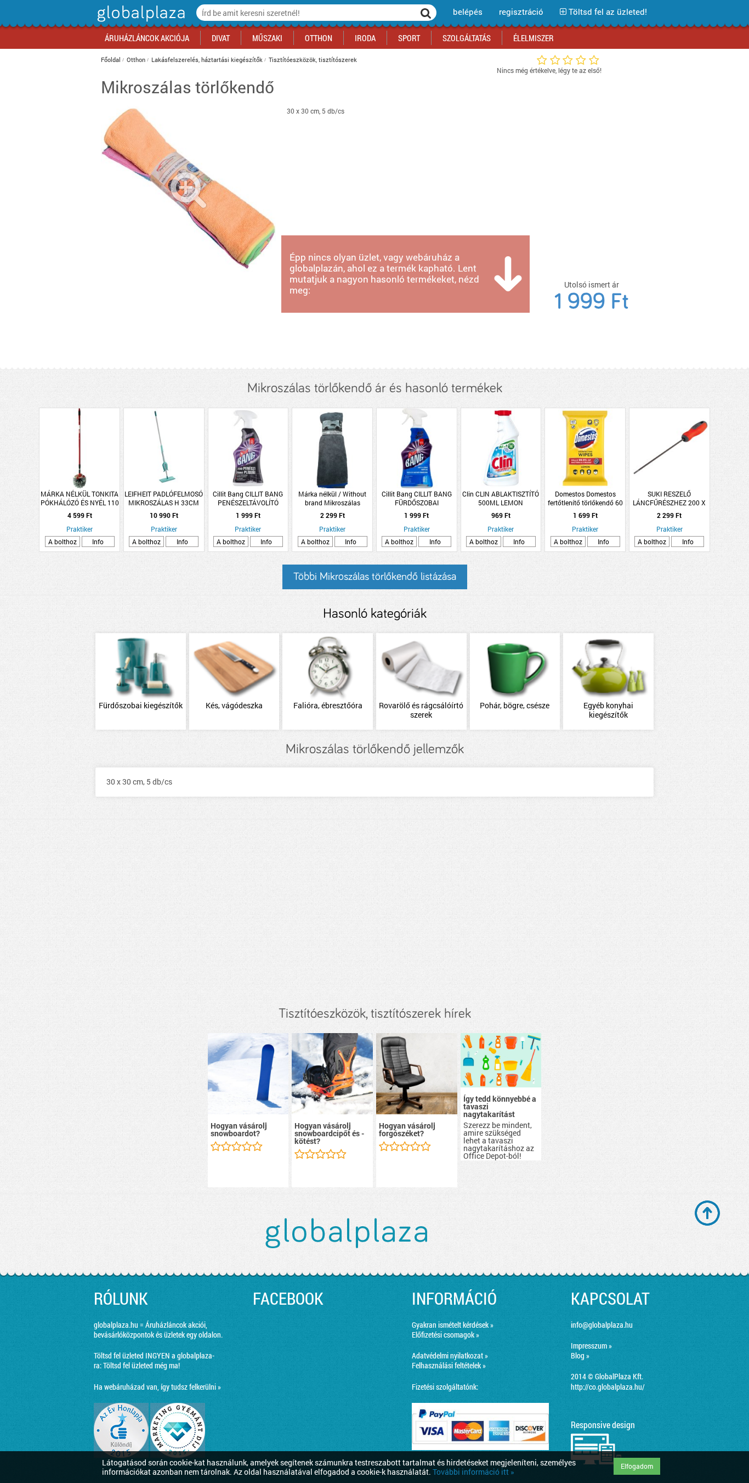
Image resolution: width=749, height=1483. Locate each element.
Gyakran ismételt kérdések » (452, 1325)
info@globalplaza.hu (602, 1325)
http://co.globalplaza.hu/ (608, 1386)
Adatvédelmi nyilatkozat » (450, 1355)
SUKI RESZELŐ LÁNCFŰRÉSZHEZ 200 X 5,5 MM (669, 498)
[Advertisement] (374, 913)
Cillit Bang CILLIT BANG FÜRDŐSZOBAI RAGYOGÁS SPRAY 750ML (417, 498)
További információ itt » (473, 1472)
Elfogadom (637, 1466)
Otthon (136, 59)
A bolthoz (62, 541)
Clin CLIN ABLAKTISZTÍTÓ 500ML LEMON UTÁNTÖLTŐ (500, 498)
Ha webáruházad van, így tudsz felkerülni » (157, 1386)
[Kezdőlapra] (139, 22)
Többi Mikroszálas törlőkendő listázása (374, 576)
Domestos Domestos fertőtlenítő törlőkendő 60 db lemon (585, 498)
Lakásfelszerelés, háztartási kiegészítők (207, 59)
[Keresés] (426, 12)
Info (98, 541)
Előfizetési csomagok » (445, 1334)
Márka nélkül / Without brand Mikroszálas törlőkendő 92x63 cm (332, 498)
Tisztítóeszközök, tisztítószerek (313, 59)
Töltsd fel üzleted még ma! (141, 1365)
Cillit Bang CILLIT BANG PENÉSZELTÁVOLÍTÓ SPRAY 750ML (248, 498)
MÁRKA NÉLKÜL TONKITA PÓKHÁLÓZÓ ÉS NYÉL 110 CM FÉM (80, 498)
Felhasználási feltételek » (449, 1365)
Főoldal (111, 59)
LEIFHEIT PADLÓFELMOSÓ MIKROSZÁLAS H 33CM (163, 498)
